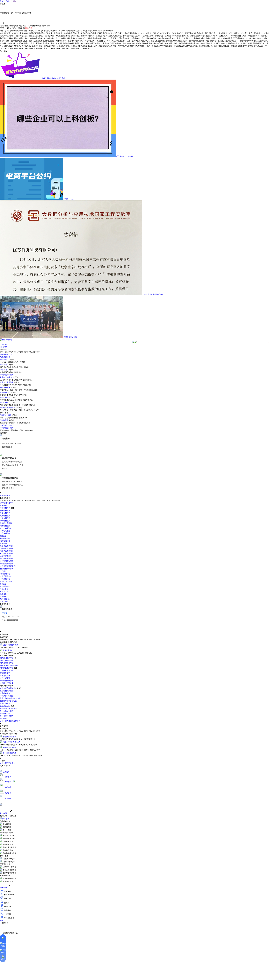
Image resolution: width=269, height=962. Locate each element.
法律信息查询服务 (6, 551)
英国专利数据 (5, 516)
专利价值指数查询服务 (8, 566)
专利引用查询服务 (6, 561)
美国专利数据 (5, 511)
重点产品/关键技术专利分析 (10, 698)
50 (24, 28)
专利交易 (3, 719)
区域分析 (3, 594)
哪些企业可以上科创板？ (125, 156)
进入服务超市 (5, 355)
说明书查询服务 (6, 556)
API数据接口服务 (6, 425)
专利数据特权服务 (6, 375)
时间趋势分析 (5, 586)
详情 (14, 1)
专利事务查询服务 (6, 559)
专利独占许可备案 (6, 683)
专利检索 (3, 360)
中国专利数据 (5, 508)
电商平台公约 (68, 199)
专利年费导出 (5, 397)
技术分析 (3, 596)
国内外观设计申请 (6, 663)
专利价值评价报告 (6, 716)
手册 (3, 952)
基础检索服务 (5, 538)
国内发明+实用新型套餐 (9, 665)
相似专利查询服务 (6, 569)
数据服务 (3, 506)
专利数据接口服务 (6, 428)
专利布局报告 (5, 703)
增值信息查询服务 (6, 548)
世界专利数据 (5, 533)
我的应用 (3, 813)
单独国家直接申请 (6, 671)
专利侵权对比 (5, 713)
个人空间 (3, 888)
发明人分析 (4, 591)
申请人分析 (4, 589)
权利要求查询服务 (6, 554)
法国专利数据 (5, 518)
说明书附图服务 (6, 576)
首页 (2, 1)
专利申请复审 (5, 678)
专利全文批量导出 (6, 382)
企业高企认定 (5, 706)
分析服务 (3, 584)
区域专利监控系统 (11, 742)
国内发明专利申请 (6, 658)
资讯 (8, 1)
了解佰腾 (3, 344)
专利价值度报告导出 (7, 408)
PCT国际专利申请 (6, 668)
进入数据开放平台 (7, 503)
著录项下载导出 (6, 377)
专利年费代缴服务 (6, 681)
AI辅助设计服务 (6, 415)
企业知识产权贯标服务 (8, 688)
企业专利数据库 (10, 645)
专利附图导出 (5, 392)
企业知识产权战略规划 (8, 708)
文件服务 (3, 571)
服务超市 (3, 347)
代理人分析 (4, 602)
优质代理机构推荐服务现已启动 (53, 78)
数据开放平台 (5, 495)
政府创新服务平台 (9, 737)
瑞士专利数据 (5, 526)
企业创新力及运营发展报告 (10, 721)
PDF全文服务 (5, 579)
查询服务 (3, 543)
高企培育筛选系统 (9, 753)
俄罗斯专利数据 (6, 523)
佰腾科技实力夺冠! (70, 337)
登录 (1, 920)
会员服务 (6, 772)
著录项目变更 (5, 673)
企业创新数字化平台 (7, 763)
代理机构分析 (5, 599)
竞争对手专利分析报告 (8, 701)
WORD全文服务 (6, 581)
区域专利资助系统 (9, 748)
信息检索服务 (5, 357)
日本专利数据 (5, 513)
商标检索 (3, 370)
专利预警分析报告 (6, 696)
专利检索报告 (5, 693)
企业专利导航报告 (6, 691)
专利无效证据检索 (6, 711)
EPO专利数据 (5, 531)
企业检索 (3, 365)
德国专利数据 (5, 521)
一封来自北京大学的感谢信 (153, 294)
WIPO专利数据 (5, 528)
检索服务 (3, 536)
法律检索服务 (5, 541)
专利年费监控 (5, 403)
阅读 (27, 28)
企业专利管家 (8, 650)
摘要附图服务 (5, 574)
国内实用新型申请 (6, 660)
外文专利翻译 (5, 387)
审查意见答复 (5, 676)
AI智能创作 (4, 420)
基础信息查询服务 (6, 546)
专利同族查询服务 (6, 564)
